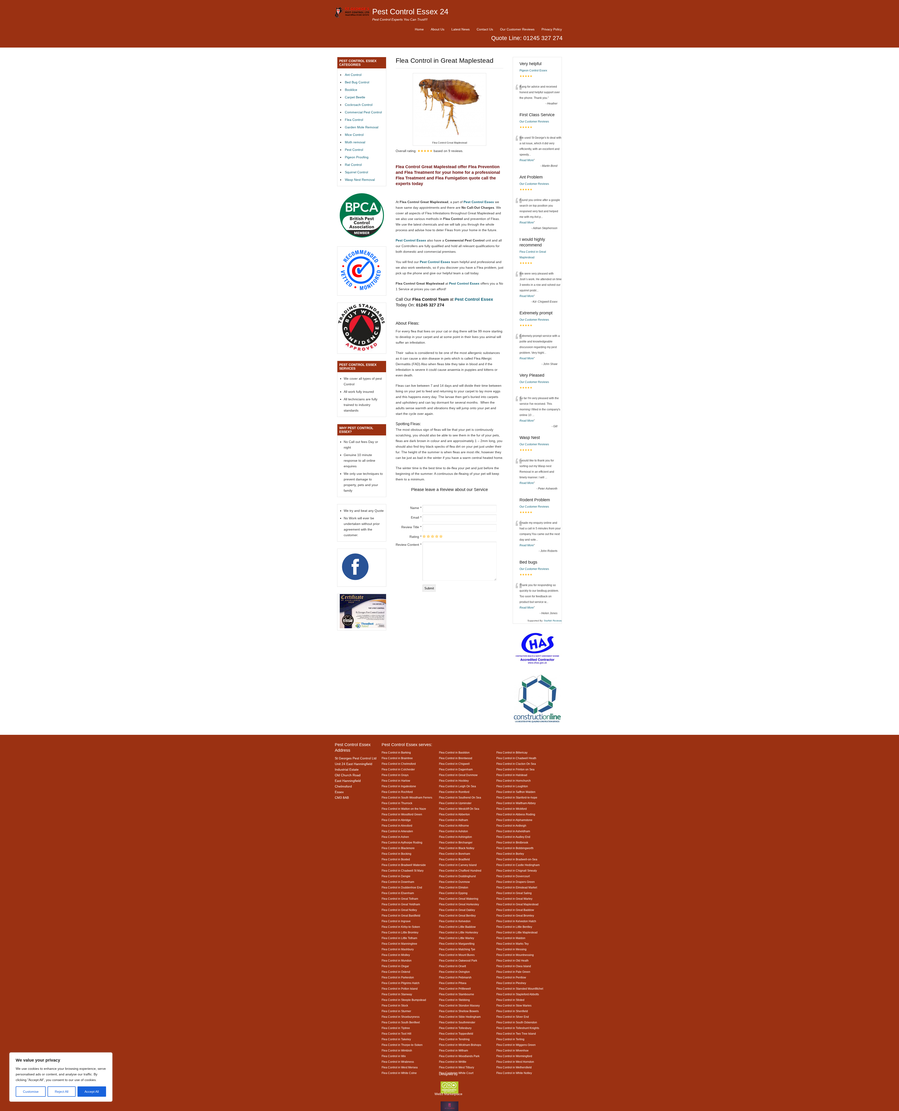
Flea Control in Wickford (511, 808)
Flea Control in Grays (395, 775)
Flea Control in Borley (510, 853)
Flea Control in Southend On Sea (460, 797)
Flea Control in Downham (398, 881)
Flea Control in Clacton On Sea (516, 763)
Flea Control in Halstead (511, 775)
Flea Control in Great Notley (399, 909)
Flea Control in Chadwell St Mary (403, 870)
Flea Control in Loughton (512, 786)
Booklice (351, 90)
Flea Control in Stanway (397, 994)
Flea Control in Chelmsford (399, 763)
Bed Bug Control (357, 82)
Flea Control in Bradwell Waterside (404, 864)
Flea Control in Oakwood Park (458, 960)
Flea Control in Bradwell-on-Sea (516, 859)
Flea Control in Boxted (396, 859)
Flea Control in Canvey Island (458, 864)
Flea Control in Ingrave (396, 921)
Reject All (61, 1091)
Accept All (92, 1091)
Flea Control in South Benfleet (401, 1022)
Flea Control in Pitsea (452, 983)
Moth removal (355, 142)
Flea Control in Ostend (396, 971)
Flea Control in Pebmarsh (455, 977)
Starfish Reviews (553, 620)
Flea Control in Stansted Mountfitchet (519, 988)
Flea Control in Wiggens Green (516, 1044)
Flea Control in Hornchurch (513, 780)
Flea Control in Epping (453, 893)
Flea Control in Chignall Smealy (516, 870)
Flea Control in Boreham (454, 853)
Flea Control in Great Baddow (515, 909)
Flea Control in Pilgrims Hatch (401, 983)
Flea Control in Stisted (510, 999)
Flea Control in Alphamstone (514, 819)
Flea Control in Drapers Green (515, 881)
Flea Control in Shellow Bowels (459, 1011)
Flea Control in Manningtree (399, 943)
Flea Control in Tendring (454, 1039)
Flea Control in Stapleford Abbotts (517, 994)
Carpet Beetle (355, 97)
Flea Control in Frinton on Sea (515, 769)
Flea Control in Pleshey (511, 983)
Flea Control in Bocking (396, 853)
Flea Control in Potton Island (400, 988)
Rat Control (353, 165)
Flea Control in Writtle (452, 1061)
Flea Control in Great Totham (400, 898)
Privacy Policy (552, 29)
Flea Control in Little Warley (456, 938)
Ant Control (353, 75)
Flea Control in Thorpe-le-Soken (402, 1044)
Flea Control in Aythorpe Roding (402, 842)
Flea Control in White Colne (399, 1072)
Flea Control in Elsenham (398, 893)
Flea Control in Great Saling (514, 893)
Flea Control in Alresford (397, 825)
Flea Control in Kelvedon (455, 921)
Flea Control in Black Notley (456, 848)
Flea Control (354, 120)
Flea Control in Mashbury (398, 949)
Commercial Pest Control (363, 112)
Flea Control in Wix (394, 1056)
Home (419, 29)
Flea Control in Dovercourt (513, 876)
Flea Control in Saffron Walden (515, 791)
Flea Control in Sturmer (396, 1011)
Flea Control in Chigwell (454, 763)
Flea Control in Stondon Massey (459, 1005)
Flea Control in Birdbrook (512, 842)
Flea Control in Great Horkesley (459, 904)
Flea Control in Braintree (397, 758)
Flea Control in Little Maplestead (517, 932)
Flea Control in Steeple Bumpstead (404, 999)
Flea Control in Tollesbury (455, 1027)
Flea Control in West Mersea (400, 1067)
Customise (31, 1091)
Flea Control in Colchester (398, 769)
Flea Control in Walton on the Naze (404, 808)
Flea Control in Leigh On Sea (457, 786)
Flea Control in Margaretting (457, 943)
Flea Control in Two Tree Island (516, 1033)
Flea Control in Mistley (396, 954)
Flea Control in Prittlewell (455, 988)
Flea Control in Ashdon (453, 831)
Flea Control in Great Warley (514, 898)
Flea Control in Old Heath (512, 960)
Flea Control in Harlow (396, 780)
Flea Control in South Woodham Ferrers (407, 797)
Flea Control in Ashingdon (455, 836)
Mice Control (354, 135)
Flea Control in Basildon (454, 752)
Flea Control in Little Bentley (514, 926)
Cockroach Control (358, 105)
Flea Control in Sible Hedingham (460, 1016)
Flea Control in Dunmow (454, 881)
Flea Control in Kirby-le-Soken (401, 926)
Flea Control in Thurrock (397, 803)
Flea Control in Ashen (395, 836)
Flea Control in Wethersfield (514, 1067)
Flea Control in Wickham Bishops (460, 1044)
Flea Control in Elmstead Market (516, 887)
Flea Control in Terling (510, 1039)
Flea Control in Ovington (454, 971)
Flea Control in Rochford (397, 791)
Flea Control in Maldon (510, 938)
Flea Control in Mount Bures (457, 954)
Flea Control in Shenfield (512, 1011)
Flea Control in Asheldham (513, 831)
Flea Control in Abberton (454, 814)
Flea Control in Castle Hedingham (518, 864)
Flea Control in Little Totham (399, 938)
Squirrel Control (356, 172)
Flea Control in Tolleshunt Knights (517, 1027)
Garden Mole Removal (361, 127)
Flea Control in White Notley (514, 1072)
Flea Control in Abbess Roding (515, 814)
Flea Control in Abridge (396, 819)
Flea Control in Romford (454, 791)
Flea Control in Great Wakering (458, 898)
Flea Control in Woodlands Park (459, 1056)
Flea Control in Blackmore (398, 848)
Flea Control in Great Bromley (515, 915)
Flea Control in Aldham (453, 819)
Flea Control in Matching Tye (457, 949)
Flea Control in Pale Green (513, 971)
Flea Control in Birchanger (455, 842)
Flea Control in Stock (395, 1005)
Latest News (460, 29)
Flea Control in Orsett (452, 966)
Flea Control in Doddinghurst (457, 876)
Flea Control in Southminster (457, 1022)
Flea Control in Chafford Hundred (460, 870)
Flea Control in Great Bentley (457, 915)
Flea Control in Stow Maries (513, 1005)
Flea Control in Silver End (512, 1016)
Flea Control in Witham (453, 1050)
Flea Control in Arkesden (397, 831)
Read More (527, 160)
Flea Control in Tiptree (396, 1027)
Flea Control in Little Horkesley (458, 932)
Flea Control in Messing (511, 949)
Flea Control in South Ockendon (516, 1022)
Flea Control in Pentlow (511, 977)
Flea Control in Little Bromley (400, 932)
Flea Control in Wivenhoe (512, 1050)
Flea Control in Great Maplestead (517, 904)
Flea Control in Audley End (513, 836)
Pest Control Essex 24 (410, 11)
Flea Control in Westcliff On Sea (459, 808)
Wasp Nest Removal (360, 180)
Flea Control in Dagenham (456, 769)
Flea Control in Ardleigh (511, 825)
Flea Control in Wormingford (514, 1056)
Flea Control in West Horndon (515, 1061)
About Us (437, 29)
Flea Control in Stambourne (456, 994)
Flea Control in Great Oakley (457, 909)
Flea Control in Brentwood (455, 758)
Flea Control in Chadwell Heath (516, 758)
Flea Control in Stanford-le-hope (516, 797)
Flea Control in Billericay (511, 752)
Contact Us (485, 29)
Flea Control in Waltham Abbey (516, 803)
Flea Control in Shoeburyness (401, 1016)
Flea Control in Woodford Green (402, 814)
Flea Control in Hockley (454, 780)
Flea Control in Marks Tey (512, 943)
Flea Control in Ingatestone (399, 786)
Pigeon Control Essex (533, 70)
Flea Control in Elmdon (453, 887)
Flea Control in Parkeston (398, 977)
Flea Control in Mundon (397, 960)
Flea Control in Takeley (396, 1039)
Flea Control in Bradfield (454, 859)
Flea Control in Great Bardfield (401, 915)
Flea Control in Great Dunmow (458, 775)
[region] (60, 1077)
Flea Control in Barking (396, 752)
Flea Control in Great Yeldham (401, 904)
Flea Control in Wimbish (397, 1050)
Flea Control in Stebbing (454, 999)
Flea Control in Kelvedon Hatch (516, 921)
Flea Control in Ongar (395, 966)
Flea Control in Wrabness (398, 1061)
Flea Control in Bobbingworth (515, 848)
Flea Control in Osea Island (513, 966)
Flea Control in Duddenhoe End (402, 887)
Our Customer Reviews (517, 29)
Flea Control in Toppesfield (456, 1033)
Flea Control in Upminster (455, 803)
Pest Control (354, 150)
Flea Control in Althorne (454, 825)
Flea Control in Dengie (396, 876)
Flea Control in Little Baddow (457, 926)
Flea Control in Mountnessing (515, 954)
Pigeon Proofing (356, 157)
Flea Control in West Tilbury (456, 1067)
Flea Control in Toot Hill (396, 1033)
